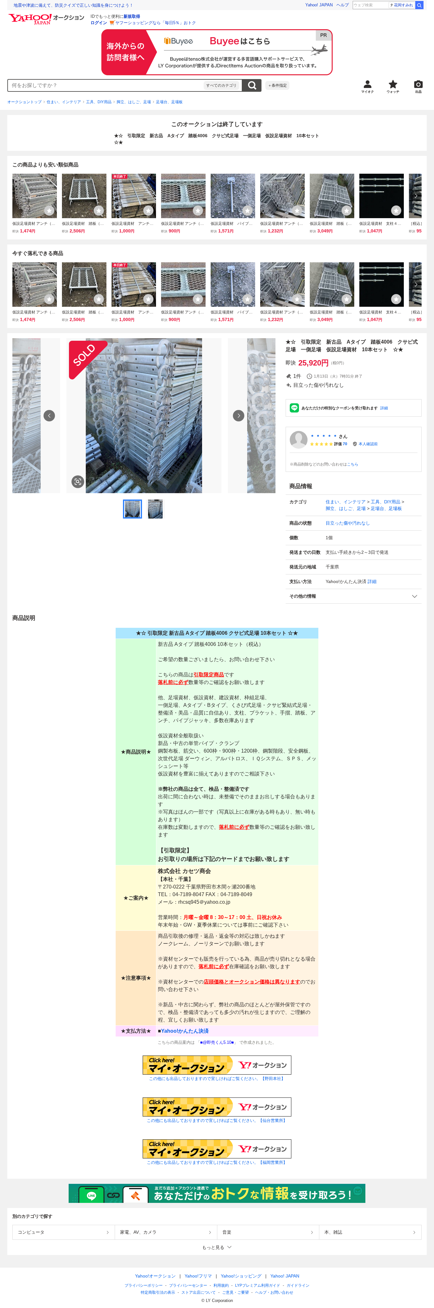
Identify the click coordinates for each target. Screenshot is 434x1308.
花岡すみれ (403, 5)
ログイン (99, 22)
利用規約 (221, 1285)
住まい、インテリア (64, 102)
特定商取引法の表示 (158, 1292)
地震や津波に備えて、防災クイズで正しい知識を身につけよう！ (73, 5)
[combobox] (106, 85)
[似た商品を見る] (77, 481)
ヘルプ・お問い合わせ (274, 1292)
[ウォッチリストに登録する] (49, 210)
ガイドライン (298, 1285)
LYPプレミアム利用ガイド (257, 1285)
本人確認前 (368, 444)
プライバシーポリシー (144, 1285)
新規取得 (132, 16)
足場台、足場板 (169, 102)
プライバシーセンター (188, 1285)
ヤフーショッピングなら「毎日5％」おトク (155, 22)
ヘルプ (342, 5)
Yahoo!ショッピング (241, 1275)
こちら (352, 464)
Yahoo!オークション (155, 1275)
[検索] (419, 5)
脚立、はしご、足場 (134, 102)
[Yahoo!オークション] (47, 15)
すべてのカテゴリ (221, 85)
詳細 (384, 408)
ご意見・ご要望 (235, 1292)
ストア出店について (198, 1292)
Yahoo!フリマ (198, 1275)
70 (345, 444)
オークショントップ (24, 102)
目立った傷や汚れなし (348, 523)
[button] (354, 596)
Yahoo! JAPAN (319, 5)
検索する (251, 85)
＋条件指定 (277, 85)
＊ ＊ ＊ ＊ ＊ (323, 436)
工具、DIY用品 (99, 102)
